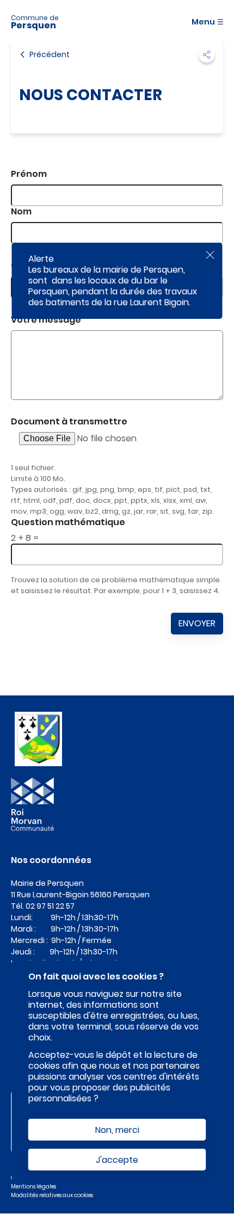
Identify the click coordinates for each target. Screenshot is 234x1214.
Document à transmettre (69, 421)
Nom (21, 211)
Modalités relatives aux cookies (52, 1195)
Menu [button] (203, 21)
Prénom (29, 174)
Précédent (49, 54)
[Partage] (207, 54)
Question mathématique (68, 522)
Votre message (46, 320)
